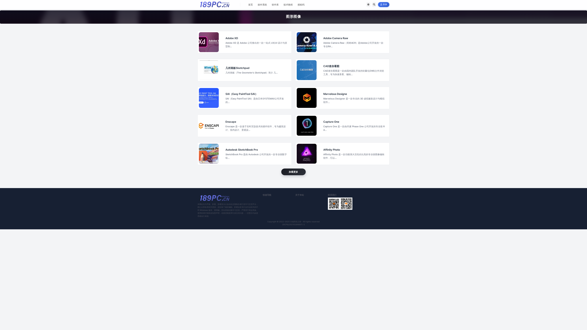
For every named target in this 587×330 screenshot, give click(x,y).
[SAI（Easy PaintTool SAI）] (209, 98)
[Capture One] (307, 126)
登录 (385, 4)
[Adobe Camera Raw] (307, 42)
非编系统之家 (295, 221)
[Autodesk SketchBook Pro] (209, 154)
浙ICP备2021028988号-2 (293, 224)
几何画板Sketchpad (237, 67)
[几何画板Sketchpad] (209, 70)
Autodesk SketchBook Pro (241, 149)
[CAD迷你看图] (307, 70)
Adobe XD (231, 38)
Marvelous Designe (335, 93)
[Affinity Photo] (307, 154)
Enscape (230, 121)
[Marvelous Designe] (307, 98)
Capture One (331, 121)
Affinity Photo (331, 149)
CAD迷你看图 (331, 66)
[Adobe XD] (209, 42)
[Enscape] (209, 126)
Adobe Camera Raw (335, 38)
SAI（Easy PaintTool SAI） (241, 93)
